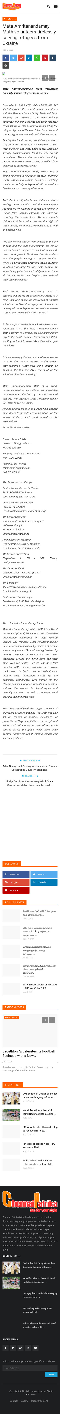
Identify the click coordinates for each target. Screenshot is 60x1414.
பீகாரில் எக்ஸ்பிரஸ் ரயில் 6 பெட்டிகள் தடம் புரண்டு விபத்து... (39, 913)
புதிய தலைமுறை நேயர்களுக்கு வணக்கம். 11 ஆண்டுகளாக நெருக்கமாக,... (37, 931)
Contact (14, 1400)
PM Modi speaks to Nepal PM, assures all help (39, 1145)
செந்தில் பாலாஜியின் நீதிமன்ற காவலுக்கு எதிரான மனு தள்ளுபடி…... (37, 950)
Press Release (10, 19)
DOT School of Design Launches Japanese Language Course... (40, 1095)
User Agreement (39, 1400)
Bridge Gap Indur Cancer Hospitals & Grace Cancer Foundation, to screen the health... (30, 783)
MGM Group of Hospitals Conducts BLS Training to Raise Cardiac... (29, 1053)
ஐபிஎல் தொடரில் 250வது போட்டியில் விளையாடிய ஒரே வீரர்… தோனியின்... (39, 969)
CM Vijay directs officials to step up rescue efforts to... (40, 1129)
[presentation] (45, 78)
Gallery (24, 1400)
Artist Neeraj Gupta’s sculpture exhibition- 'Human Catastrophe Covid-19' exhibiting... (30, 768)
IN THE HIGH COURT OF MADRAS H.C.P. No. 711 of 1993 (40, 986)
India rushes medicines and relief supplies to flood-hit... (38, 1162)
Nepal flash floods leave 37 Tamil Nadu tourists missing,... (39, 1112)
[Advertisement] (30, 825)
